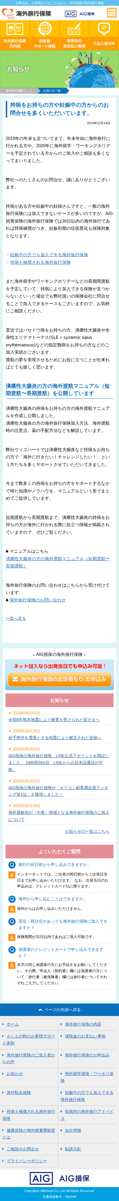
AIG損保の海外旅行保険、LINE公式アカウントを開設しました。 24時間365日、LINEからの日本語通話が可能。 (58, 762)
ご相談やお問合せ (23, 1149)
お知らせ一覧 (52, 90)
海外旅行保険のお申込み (87, 1055)
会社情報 (73, 1130)
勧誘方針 (73, 1149)
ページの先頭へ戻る (62, 1009)
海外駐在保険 (19, 1092)
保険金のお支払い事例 (85, 1036)
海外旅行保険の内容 (83, 1024)
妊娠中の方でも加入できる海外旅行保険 (49, 254)
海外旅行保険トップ (19, 90)
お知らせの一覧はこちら (87, 831)
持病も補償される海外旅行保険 (40, 262)
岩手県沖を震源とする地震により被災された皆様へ (54, 737)
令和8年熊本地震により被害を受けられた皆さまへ (54, 719)
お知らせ (15, 1073)
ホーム (13, 1024)
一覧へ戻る (16, 618)
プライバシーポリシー (27, 1161)
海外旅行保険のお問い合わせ (38, 599)
